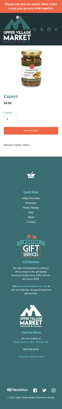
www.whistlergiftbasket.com (32, 286)
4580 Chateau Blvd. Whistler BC (31, 342)
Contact (31, 221)
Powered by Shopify (45, 397)
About (31, 217)
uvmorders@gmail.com (31, 356)
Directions (31, 202)
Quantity (8, 112)
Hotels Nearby (31, 207)
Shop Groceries (31, 198)
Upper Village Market (25, 397)
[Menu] (56, 29)
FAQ (31, 212)
